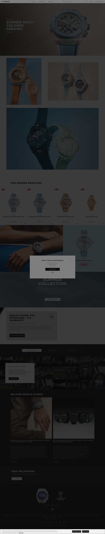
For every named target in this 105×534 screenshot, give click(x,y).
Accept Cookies (85, 531)
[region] (52, 531)
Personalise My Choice (77, 531)
